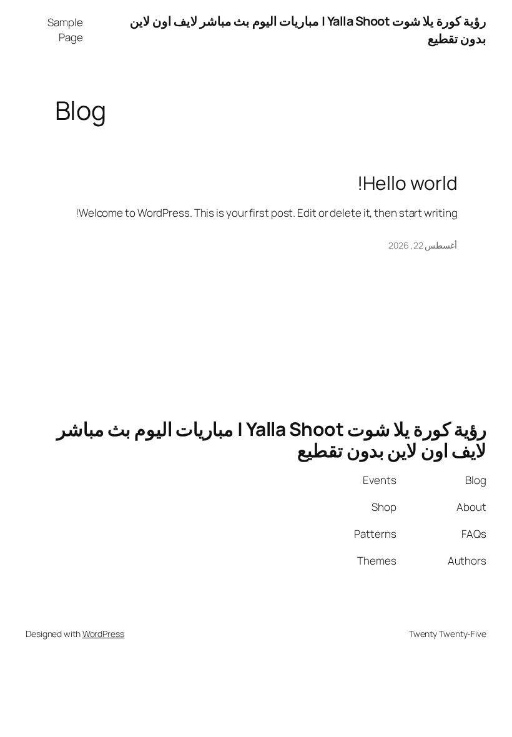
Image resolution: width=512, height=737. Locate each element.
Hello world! (407, 183)
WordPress (103, 634)
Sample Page (64, 29)
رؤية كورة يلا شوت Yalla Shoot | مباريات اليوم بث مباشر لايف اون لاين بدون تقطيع (272, 439)
